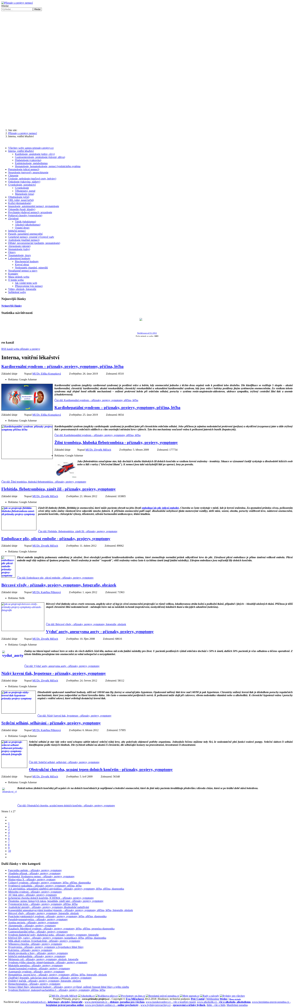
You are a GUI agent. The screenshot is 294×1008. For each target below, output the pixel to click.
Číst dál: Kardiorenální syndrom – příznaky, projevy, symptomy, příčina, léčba (96, 400)
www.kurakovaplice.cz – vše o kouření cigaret (171, 1001)
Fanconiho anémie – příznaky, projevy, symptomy (35, 870)
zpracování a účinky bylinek (189, 1005)
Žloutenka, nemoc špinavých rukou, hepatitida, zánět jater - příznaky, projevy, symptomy (55, 901)
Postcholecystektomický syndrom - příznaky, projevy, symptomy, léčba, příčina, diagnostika (57, 916)
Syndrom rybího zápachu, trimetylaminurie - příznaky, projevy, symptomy (47, 962)
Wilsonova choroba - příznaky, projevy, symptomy (35, 944)
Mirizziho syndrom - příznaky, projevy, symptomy (35, 891)
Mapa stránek (235, 999)
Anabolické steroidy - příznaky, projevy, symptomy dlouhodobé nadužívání (48, 907)
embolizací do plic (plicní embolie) (160, 507)
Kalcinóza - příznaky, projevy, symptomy (30, 950)
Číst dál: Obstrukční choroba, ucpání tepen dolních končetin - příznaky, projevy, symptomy (66, 805)
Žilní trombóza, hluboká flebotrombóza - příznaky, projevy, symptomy (116, 442)
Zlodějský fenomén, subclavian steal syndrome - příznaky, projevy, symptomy (50, 977)
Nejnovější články (11, 305)
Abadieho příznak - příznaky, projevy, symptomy (34, 873)
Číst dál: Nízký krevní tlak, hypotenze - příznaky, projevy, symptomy (74, 715)
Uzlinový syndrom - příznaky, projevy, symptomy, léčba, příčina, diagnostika (49, 882)
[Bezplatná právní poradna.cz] (162, 995)
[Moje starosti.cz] (189, 995)
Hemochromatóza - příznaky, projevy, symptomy (34, 983)
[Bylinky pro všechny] (232, 995)
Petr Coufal (197, 998)
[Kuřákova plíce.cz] (106, 995)
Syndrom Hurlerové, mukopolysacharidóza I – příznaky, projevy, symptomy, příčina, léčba (56, 990)
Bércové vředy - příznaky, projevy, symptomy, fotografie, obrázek (58, 585)
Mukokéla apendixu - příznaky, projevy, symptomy (35, 965)
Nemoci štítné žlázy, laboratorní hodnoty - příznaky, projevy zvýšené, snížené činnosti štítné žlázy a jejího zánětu (68, 986)
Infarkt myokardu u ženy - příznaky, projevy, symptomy (38, 953)
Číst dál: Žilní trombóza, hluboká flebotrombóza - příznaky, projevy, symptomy (43, 481)
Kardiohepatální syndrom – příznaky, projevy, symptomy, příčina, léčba (117, 407)
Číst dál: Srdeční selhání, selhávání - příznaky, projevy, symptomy (64, 762)
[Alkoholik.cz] (86, 995)
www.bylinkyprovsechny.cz (156, 1005)
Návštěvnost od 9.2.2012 (147, 333)
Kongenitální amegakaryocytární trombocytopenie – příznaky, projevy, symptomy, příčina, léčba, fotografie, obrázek (70, 910)
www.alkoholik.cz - (224, 1001)
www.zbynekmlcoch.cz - (51, 1001)
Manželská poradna (237, 1005)
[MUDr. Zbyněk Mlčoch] (63, 995)
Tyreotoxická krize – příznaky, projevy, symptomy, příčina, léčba (43, 904)
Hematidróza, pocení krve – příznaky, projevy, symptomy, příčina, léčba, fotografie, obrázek (57, 974)
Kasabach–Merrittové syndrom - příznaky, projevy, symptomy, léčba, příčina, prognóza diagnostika (61, 928)
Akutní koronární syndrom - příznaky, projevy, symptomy (39, 968)
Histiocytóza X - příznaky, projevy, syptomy (32, 879)
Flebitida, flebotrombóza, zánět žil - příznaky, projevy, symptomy (58, 489)
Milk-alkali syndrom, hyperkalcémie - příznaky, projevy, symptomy (44, 940)
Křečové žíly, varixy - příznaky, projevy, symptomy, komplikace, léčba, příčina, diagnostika (57, 937)
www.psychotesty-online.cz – (111, 1005)
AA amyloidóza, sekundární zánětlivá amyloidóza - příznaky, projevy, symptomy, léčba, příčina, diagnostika (66, 888)
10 (9, 850)
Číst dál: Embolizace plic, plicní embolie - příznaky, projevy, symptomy (55, 577)
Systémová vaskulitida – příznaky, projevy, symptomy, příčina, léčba (44, 885)
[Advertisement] (147, 37)
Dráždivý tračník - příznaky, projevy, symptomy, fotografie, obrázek (44, 980)
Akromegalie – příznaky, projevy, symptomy (32, 925)
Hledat (5, 5)
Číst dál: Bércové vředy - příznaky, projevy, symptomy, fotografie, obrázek (86, 624)
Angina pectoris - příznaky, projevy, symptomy (33, 922)
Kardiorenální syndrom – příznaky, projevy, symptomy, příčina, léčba (62, 366)
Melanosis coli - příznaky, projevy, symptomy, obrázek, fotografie (43, 959)
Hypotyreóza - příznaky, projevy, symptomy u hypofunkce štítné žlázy (46, 947)
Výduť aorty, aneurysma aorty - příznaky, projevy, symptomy (100, 631)
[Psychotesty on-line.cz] (131, 995)
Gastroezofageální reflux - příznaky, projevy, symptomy (38, 931)
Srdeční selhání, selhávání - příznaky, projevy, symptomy (51, 723)
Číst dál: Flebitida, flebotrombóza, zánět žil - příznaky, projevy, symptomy (77, 531)
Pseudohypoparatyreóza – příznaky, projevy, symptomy (38, 919)
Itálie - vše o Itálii (216, 1005)
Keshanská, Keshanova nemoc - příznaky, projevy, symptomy (41, 876)
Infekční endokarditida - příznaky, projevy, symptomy (37, 956)
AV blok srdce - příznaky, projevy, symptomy (32, 894)
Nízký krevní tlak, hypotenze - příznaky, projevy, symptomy (53, 673)
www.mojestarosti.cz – (114, 1001)
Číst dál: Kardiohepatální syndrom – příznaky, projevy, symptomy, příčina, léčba (97, 435)
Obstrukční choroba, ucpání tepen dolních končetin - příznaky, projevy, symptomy (101, 769)
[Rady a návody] (209, 995)
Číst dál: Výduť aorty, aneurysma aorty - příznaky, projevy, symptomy (62, 666)
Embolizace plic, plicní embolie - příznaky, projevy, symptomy (55, 538)
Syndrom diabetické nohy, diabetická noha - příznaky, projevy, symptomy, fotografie (53, 934)
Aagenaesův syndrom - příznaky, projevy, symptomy (36, 971)
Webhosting (216, 998)
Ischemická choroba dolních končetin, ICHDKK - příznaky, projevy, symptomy (51, 897)
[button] (147, 118)
